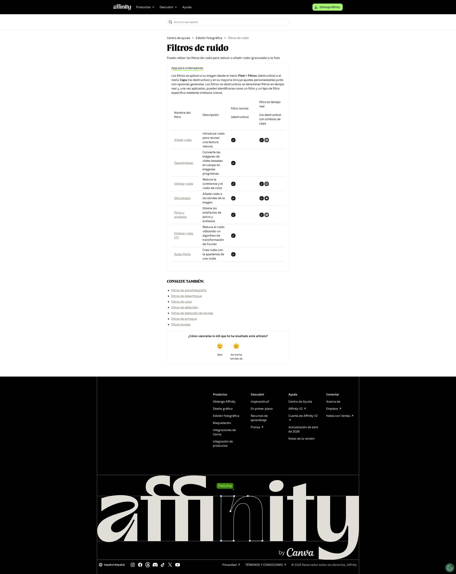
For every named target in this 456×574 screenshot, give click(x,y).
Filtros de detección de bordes (192, 313)
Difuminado (182, 198)
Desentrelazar (183, 163)
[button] (112, 564)
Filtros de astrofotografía (188, 290)
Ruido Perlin (182, 254)
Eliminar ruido (183, 184)
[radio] (219, 351)
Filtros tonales (181, 324)
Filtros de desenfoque (186, 296)
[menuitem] (145, 7)
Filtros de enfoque (184, 319)
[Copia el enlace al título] (164, 281)
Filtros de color (181, 302)
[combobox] (230, 22)
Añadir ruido (183, 140)
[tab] (187, 68)
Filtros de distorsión (184, 307)
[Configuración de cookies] (449, 567)
